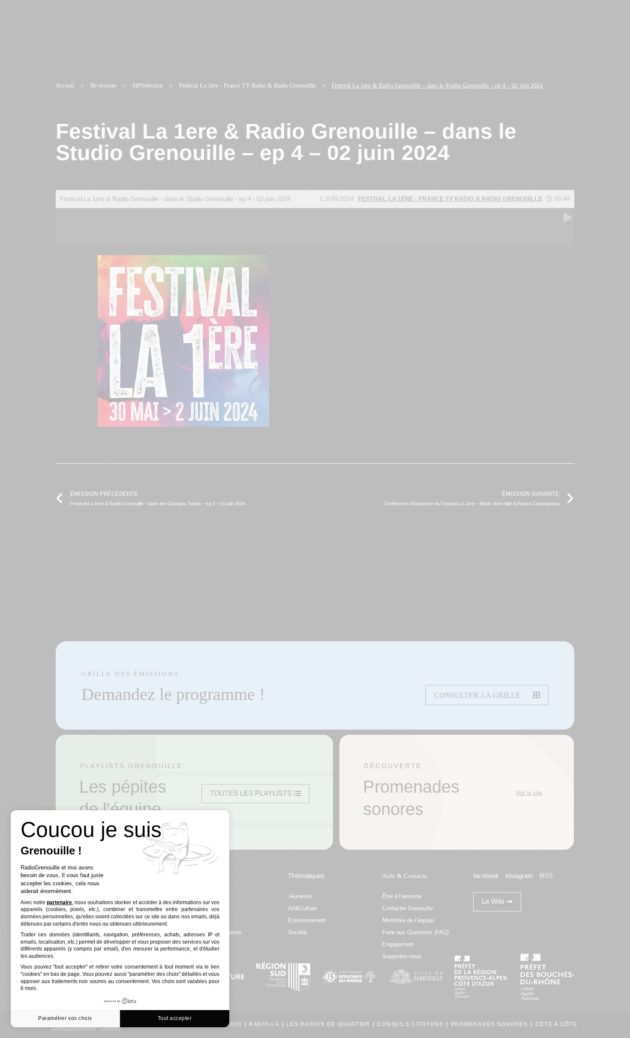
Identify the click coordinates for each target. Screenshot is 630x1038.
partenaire (59, 902)
